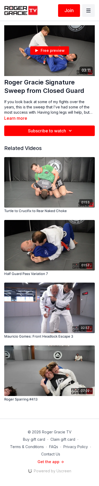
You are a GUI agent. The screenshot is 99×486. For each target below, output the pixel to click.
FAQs (53, 446)
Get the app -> (50, 461)
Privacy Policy (75, 446)
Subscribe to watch (47, 130)
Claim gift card (62, 439)
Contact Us (50, 454)
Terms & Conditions (27, 446)
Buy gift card (34, 439)
